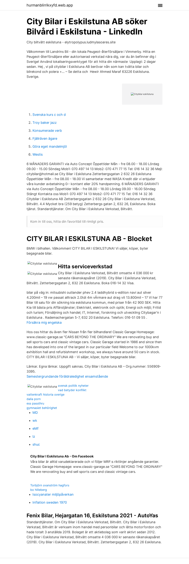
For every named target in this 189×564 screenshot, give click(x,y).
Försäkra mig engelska (44, 322)
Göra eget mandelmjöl (49, 146)
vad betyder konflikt (72, 390)
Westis (37, 154)
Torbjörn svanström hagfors (49, 485)
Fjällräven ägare (44, 138)
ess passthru (35, 403)
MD (35, 412)
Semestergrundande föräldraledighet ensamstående (67, 376)
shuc (36, 444)
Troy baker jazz (44, 123)
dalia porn (34, 399)
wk (34, 420)
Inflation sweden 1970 (49, 502)
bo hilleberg (38, 490)
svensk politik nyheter (73, 385)
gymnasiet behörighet (42, 408)
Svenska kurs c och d (49, 115)
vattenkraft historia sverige (45, 394)
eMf (35, 428)
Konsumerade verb (47, 130)
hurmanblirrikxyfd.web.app (50, 5)
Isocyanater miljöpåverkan (53, 494)
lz (33, 436)
